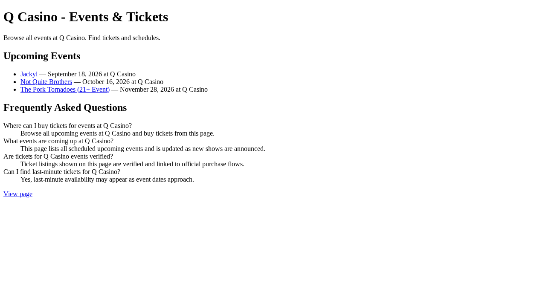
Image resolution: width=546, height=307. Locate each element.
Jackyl (29, 74)
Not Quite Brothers (46, 81)
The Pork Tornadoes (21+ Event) (65, 89)
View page (17, 193)
